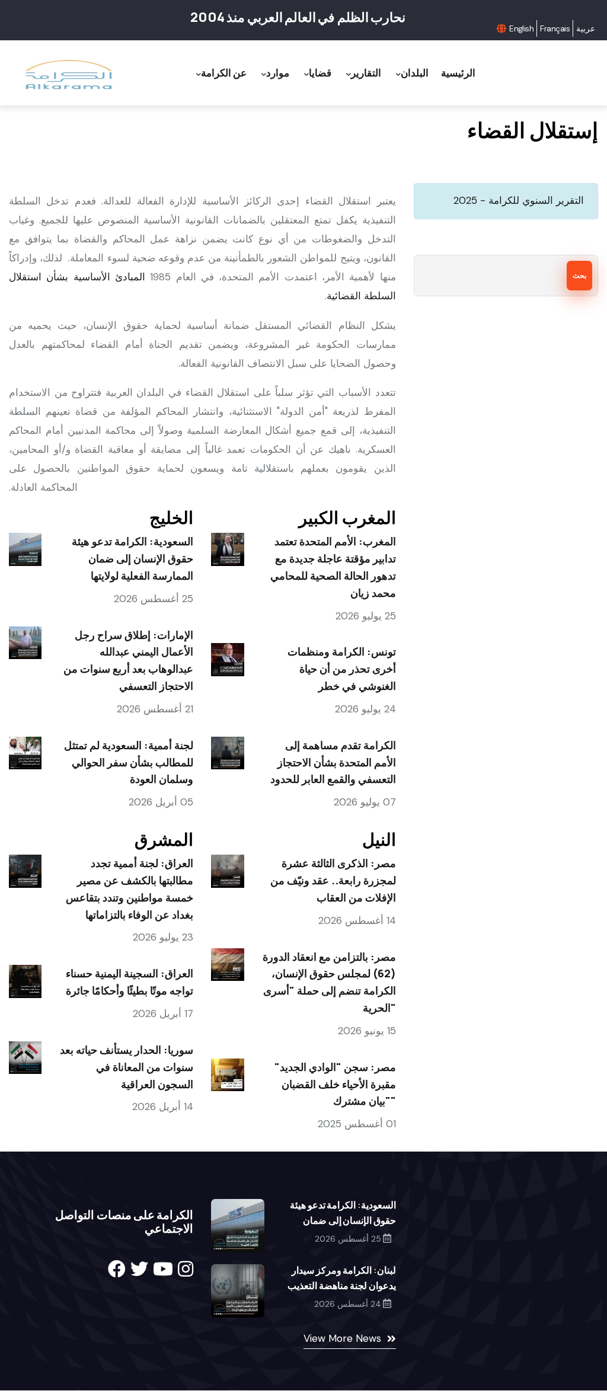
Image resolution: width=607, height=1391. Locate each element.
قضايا (320, 72)
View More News (342, 1338)
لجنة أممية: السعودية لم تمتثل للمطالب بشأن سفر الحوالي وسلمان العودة (128, 762)
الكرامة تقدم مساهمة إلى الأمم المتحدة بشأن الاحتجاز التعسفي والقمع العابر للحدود (333, 762)
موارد (277, 72)
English (521, 28)
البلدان (415, 72)
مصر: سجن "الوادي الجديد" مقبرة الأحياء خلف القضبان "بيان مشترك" (335, 1084)
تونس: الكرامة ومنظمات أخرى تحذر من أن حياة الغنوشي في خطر (341, 668)
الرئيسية (458, 72)
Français (555, 28)
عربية (585, 28)
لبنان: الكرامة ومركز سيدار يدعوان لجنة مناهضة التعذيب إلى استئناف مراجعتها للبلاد (341, 1285)
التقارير (366, 72)
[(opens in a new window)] (117, 1269)
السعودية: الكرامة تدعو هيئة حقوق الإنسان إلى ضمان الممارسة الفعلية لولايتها (132, 558)
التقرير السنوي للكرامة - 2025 (518, 200)
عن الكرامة (224, 72)
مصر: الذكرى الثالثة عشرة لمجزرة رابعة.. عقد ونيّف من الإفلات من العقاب (333, 880)
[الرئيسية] (68, 74)
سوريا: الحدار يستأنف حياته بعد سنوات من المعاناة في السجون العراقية (126, 1067)
